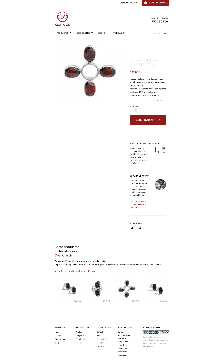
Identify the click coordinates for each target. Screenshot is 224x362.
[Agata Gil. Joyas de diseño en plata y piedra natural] (63, 24)
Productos (61, 33)
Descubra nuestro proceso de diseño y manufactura (139, 204)
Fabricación (119, 33)
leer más (158, 100)
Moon (99, 329)
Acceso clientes (161, 33)
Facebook (136, 228)
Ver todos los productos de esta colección (75, 271)
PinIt (140, 228)
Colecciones (82, 33)
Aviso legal (122, 338)
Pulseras (79, 336)
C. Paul (100, 325)
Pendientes (81, 332)
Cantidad (133, 106)
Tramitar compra (158, 2)
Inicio (57, 325)
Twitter (132, 228)
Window (100, 340)
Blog (57, 336)
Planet (99, 336)
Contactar (122, 348)
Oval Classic (102, 332)
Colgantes (80, 329)
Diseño (101, 33)
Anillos (79, 325)
